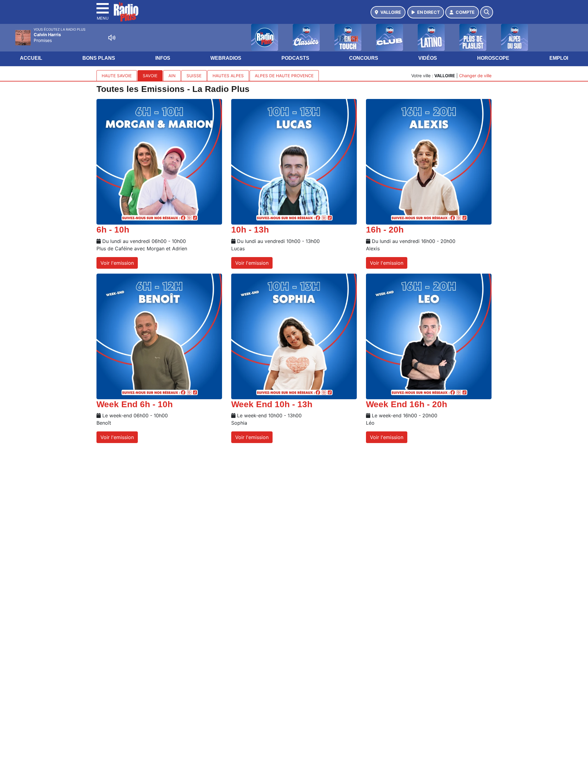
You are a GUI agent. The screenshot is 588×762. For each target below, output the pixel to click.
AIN (171, 75)
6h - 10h (112, 229)
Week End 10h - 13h (271, 404)
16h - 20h (385, 229)
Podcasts (295, 58)
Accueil (31, 58)
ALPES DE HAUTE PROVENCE (284, 75)
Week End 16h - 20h (406, 404)
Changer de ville (475, 75)
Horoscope (493, 58)
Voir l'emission (117, 263)
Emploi (558, 58)
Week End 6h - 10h (134, 404)
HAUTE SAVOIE (117, 75)
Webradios (225, 58)
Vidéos (427, 58)
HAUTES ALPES (228, 75)
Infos (162, 58)
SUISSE (194, 75)
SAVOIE (150, 75)
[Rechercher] (486, 12)
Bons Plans (98, 58)
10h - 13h (250, 229)
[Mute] (111, 37)
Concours (363, 58)
